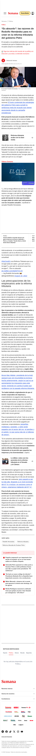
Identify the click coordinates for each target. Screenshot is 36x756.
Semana (4, 21)
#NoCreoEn (6, 261)
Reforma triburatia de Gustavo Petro (14, 545)
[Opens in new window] (6, 731)
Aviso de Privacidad (9, 736)
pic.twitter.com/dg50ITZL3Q (12, 271)
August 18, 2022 (21, 276)
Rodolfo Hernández (8, 541)
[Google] (3, 731)
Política (11, 21)
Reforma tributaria (23, 541)
